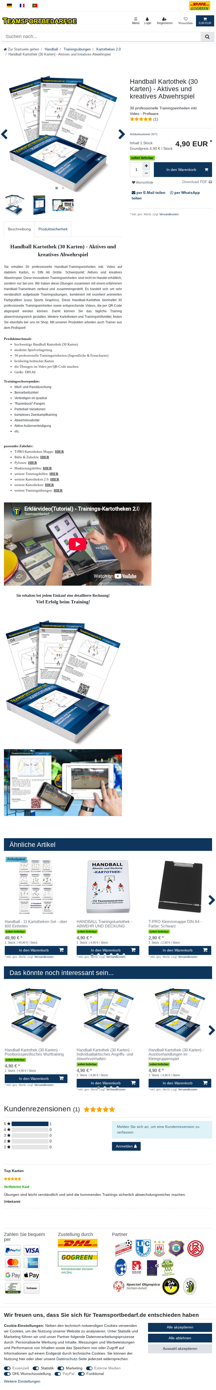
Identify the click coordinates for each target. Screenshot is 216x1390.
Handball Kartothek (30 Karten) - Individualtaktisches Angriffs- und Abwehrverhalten (105, 1054)
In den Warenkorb (181, 169)
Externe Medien (107, 1368)
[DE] (9, 5)
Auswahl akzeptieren (180, 1348)
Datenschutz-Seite (71, 1359)
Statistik (47, 1368)
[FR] (22, 5)
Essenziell (20, 1368)
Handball (51, 49)
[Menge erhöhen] (146, 166)
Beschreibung (19, 229)
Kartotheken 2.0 (108, 49)
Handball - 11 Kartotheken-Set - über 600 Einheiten (36, 924)
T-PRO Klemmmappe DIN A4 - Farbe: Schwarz (175, 924)
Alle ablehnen (180, 1338)
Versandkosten (169, 214)
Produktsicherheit (52, 229)
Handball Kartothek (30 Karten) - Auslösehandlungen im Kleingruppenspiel (176, 1054)
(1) (155, 119)
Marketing (74, 1368)
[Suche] (207, 36)
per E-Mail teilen (150, 192)
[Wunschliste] (185, 20)
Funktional (95, 1374)
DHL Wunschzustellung (31, 1374)
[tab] (19, 229)
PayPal (68, 1374)
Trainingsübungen (77, 49)
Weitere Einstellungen (22, 1381)
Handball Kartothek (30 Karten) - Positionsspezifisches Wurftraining (34, 1052)
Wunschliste (144, 182)
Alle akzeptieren (180, 1327)
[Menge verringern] (146, 173)
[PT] (35, 5)
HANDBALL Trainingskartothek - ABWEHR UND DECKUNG (104, 924)
